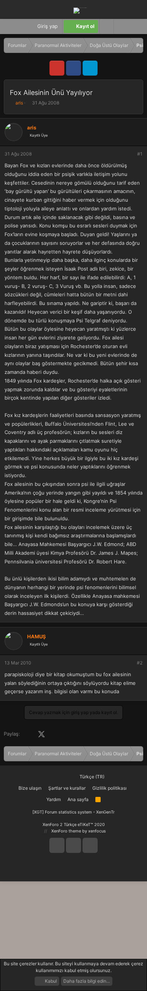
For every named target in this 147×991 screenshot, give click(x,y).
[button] (120, 26)
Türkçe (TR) (91, 776)
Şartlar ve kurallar (67, 788)
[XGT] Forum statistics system (73, 812)
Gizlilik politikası (109, 788)
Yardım (53, 799)
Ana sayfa (78, 799)
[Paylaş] (130, 154)
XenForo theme (66, 831)
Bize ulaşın (29, 788)
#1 (139, 154)
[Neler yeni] (135, 26)
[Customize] (106, 26)
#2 (139, 663)
